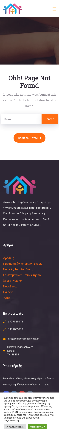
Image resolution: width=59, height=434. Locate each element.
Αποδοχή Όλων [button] (37, 426)
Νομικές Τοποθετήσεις (18, 269)
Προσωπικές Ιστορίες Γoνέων (22, 263)
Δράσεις (8, 258)
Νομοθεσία (10, 286)
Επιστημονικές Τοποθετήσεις (22, 275)
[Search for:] (21, 119)
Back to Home (28, 138)
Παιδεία (8, 292)
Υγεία (6, 297)
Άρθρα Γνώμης (12, 280)
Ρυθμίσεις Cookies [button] (15, 426)
